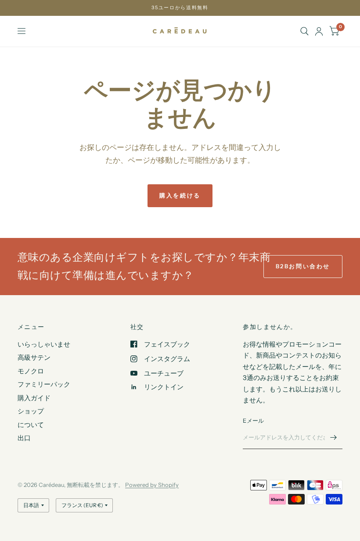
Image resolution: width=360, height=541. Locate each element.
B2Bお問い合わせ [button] (303, 266)
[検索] (304, 31)
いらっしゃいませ (44, 344)
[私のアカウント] (319, 31)
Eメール (253, 420)
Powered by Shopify (152, 484)
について (31, 424)
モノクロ (31, 371)
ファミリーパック (44, 384)
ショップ (31, 411)
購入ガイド (34, 398)
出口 (24, 438)
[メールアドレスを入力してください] (333, 437)
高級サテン (34, 357)
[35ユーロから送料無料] (179, 8)
